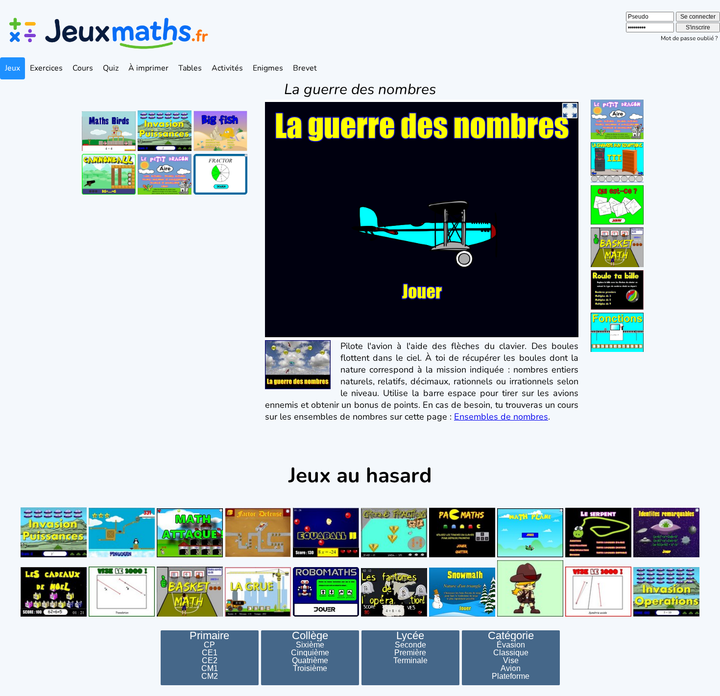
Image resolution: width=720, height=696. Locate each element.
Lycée (410, 635)
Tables (190, 68)
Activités (227, 68)
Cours (82, 68)
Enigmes (268, 68)
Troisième (310, 668)
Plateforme (510, 676)
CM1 (209, 668)
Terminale (410, 661)
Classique (510, 653)
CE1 (209, 653)
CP (209, 645)
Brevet (305, 68)
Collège (310, 635)
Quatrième (310, 661)
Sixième (310, 645)
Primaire (209, 635)
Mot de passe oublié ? (689, 38)
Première (410, 653)
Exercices (46, 68)
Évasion (511, 645)
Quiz (111, 68)
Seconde (410, 645)
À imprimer (148, 68)
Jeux (12, 68)
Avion (511, 668)
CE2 (209, 661)
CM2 (209, 676)
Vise (511, 661)
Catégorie (511, 635)
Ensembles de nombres (501, 417)
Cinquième (310, 653)
